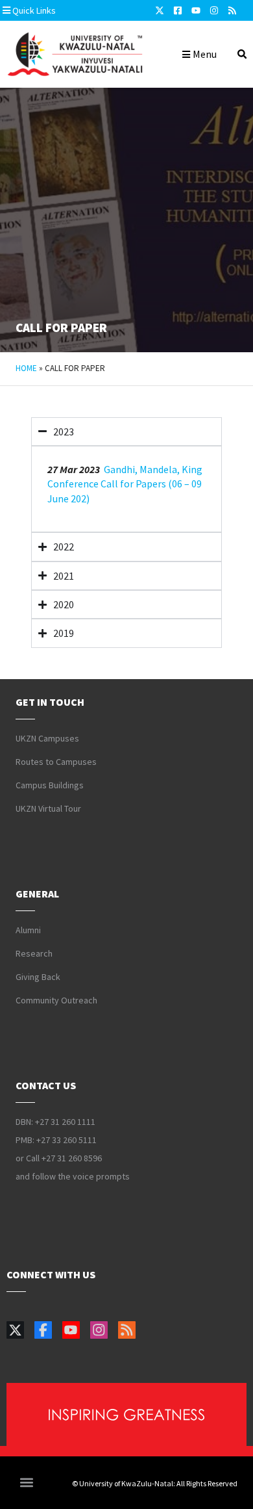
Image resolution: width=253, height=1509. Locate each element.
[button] (69, 10)
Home (26, 368)
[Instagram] (214, 10)
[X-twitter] (160, 10)
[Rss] (232, 10)
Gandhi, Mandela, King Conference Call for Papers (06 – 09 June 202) (124, 484)
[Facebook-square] (178, 10)
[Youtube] (196, 10)
